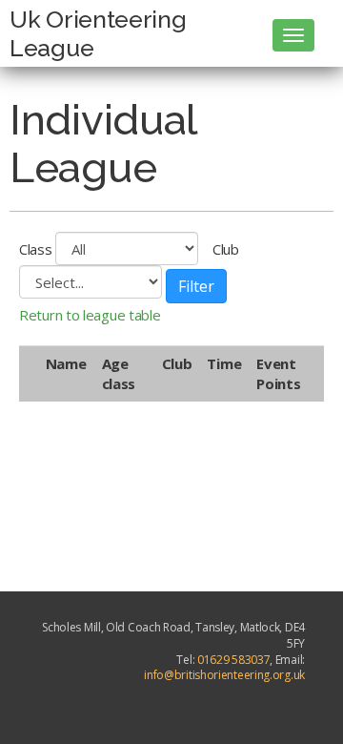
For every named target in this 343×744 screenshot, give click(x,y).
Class (35, 248)
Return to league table (89, 314)
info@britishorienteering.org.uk (224, 675)
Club (225, 248)
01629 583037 (233, 659)
